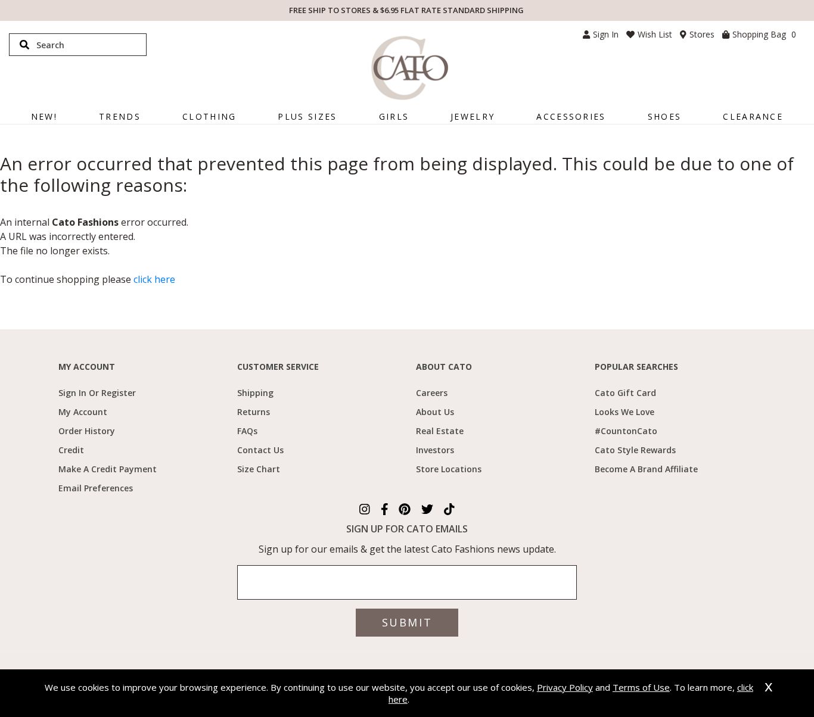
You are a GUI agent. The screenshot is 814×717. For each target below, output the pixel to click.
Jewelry (473, 116)
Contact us (260, 450)
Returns (253, 411)
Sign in (606, 34)
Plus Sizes (307, 116)
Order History (86, 431)
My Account (82, 411)
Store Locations (448, 469)
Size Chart (258, 469)
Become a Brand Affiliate (646, 469)
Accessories (570, 116)
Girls (394, 116)
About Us (435, 411)
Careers (432, 392)
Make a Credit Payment (107, 469)
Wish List (655, 34)
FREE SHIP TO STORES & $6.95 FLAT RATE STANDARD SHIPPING (406, 10)
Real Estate (440, 431)
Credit (71, 450)
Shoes (665, 116)
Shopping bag (764, 34)
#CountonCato (626, 431)
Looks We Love (624, 411)
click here (154, 279)
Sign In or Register (97, 392)
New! (44, 116)
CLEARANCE (753, 116)
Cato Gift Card (625, 392)
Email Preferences (95, 488)
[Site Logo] (410, 68)
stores (701, 34)
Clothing (209, 116)
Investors (435, 450)
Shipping (255, 392)
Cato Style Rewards (635, 450)
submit (407, 622)
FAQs (247, 431)
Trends (120, 116)
